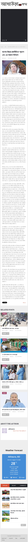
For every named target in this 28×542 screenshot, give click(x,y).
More (4, 333)
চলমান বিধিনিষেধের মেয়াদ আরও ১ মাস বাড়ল (10, 328)
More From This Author (19, 431)
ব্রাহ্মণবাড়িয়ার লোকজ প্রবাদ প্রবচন (17, 503)
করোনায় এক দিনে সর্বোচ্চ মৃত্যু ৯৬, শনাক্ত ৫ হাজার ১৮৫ (13, 382)
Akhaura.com (18, 536)
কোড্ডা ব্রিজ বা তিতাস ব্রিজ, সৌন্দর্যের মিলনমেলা (17, 512)
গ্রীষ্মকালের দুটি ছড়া (14, 518)
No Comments (18, 330)
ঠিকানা (16, 538)
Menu (3, 40)
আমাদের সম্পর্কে (4, 538)
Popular (5, 485)
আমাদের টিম (11, 538)
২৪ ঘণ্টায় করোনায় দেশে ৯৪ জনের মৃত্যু (9, 354)
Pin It (24, 302)
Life (5, 46)
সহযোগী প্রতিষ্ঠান (22, 538)
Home (2, 46)
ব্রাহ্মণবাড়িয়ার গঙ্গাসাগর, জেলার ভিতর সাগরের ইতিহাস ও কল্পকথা (17, 498)
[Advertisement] (14, 24)
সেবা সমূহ (3, 540)
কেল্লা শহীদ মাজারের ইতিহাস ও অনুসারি (18, 489)
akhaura (4, 58)
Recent (14, 485)
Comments (23, 485)
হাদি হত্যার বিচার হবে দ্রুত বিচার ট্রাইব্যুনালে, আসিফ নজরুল (13, 409)
